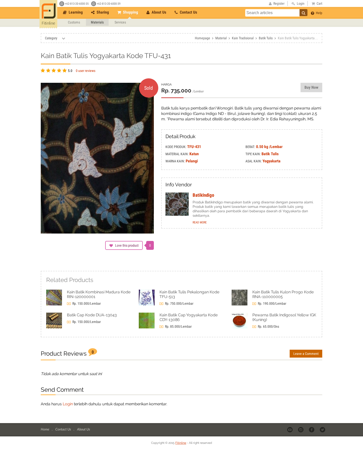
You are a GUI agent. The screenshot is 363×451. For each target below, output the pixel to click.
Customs (74, 22)
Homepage (202, 38)
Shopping (130, 12)
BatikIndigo (203, 195)
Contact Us (188, 12)
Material (221, 38)
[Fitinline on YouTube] (290, 429)
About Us (158, 12)
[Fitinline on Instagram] (301, 429)
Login (68, 404)
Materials (97, 22)
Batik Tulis (266, 38)
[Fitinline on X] (323, 429)
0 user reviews (85, 71)
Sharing (102, 12)
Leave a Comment (306, 354)
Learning (75, 12)
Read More (200, 222)
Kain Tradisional (243, 38)
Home (45, 429)
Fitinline (180, 443)
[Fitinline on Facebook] (312, 429)
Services (120, 22)
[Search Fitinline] (303, 12)
